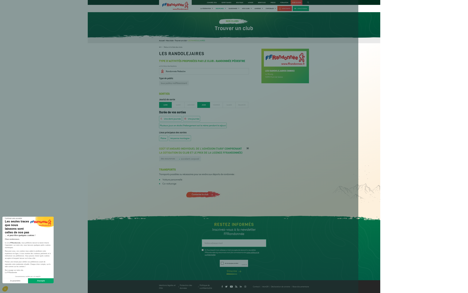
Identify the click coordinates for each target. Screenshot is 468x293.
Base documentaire (300, 286)
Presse (273, 2)
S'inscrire (232, 271)
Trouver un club (181, 40)
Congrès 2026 (212, 2)
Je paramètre (15, 281)
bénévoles (262, 2)
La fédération (205, 8)
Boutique (239, 2)
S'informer (270, 8)
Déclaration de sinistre (280, 286)
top (223, 276)
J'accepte (41, 281)
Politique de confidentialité (206, 286)
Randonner (233, 8)
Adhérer (257, 8)
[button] (5, 289)
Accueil (162, 40)
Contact (256, 286)
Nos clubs (246, 8)
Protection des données (186, 286)
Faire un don (296, 2)
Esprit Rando (226, 2)
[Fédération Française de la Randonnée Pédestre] (175, 5)
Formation (284, 2)
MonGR (250, 2)
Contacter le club (200, 194)
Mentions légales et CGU (167, 286)
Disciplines (220, 8)
